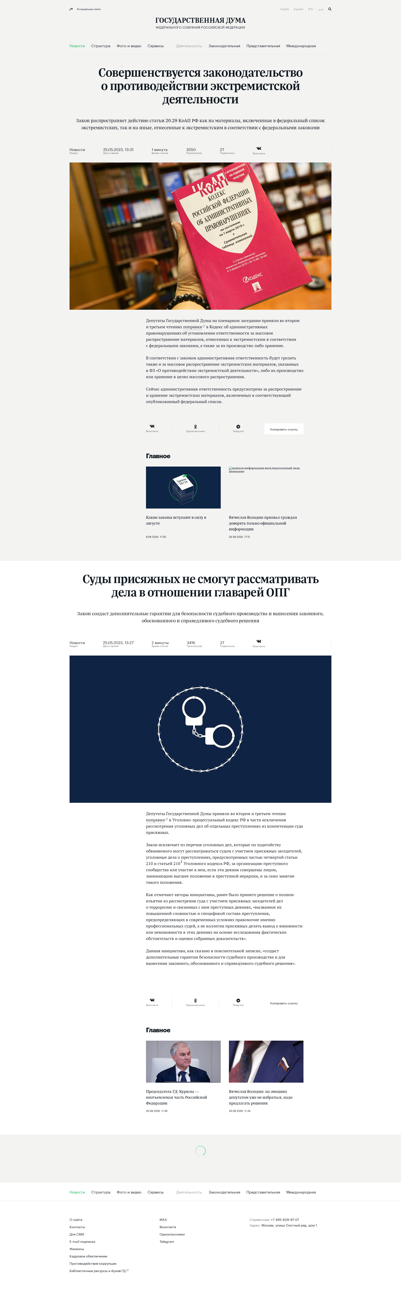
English (285, 9)
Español (299, 9)
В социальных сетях (88, 9)
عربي (321, 9)
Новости (77, 149)
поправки (192, 327)
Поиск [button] (329, 9)
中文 (311, 9)
